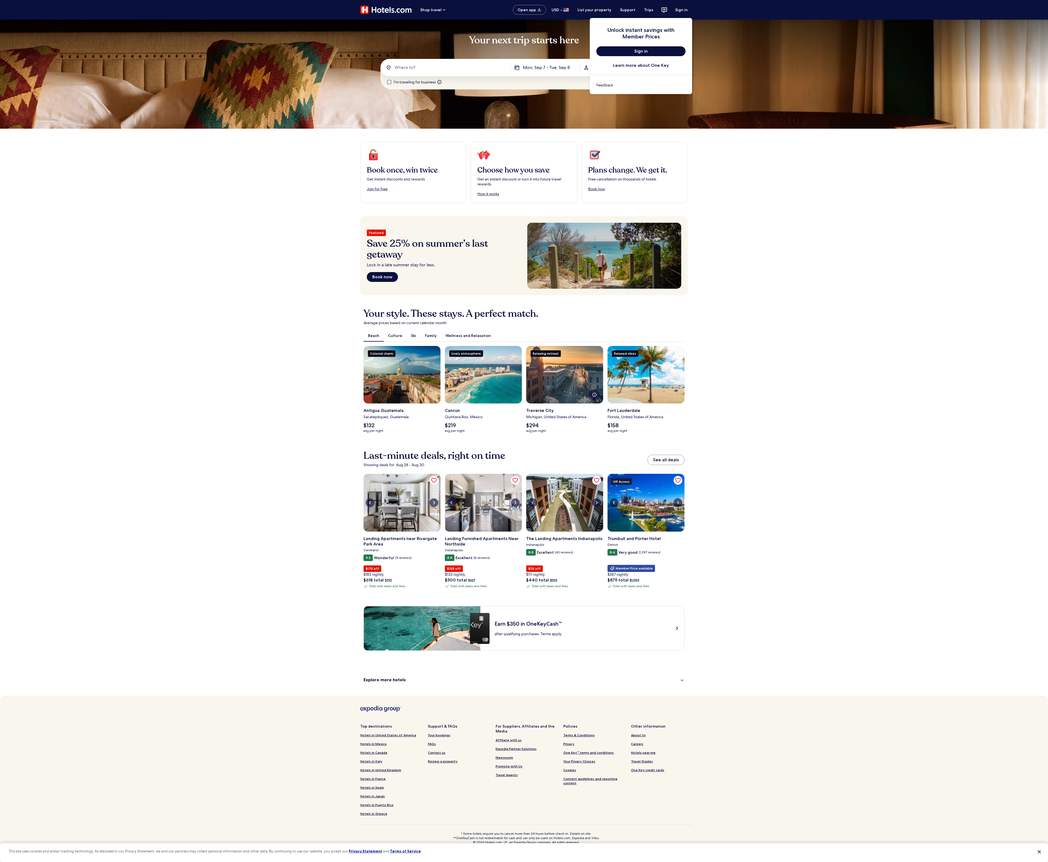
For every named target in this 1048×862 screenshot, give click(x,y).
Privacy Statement (365, 851)
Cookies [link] (569, 770)
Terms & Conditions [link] (579, 735)
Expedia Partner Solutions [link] (516, 749)
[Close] (1039, 852)
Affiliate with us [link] (509, 740)
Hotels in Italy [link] (371, 761)
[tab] (374, 336)
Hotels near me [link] (643, 753)
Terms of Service (405, 851)
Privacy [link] (568, 744)
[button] (524, 680)
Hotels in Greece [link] (373, 814)
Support (627, 9)
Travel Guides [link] (642, 761)
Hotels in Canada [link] (373, 753)
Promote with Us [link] (509, 766)
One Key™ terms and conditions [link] (588, 753)
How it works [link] (488, 193)
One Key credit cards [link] (647, 770)
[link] (641, 85)
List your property (594, 9)
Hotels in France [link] (373, 779)
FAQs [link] (432, 744)
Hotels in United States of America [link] (388, 735)
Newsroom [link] (504, 757)
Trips (648, 9)
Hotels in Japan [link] (372, 796)
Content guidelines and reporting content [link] (590, 781)
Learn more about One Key (641, 65)
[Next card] (684, 391)
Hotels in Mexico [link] (373, 744)
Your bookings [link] (439, 735)
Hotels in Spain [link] (372, 787)
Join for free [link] (377, 188)
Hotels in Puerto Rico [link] (377, 805)
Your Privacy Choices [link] (579, 761)
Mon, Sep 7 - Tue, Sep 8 (546, 67)
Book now (382, 276)
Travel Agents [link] (507, 775)
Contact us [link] (436, 753)
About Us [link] (638, 735)
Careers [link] (637, 744)
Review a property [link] (442, 761)
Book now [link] (596, 188)
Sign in (681, 9)
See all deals (666, 459)
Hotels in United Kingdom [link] (380, 770)
